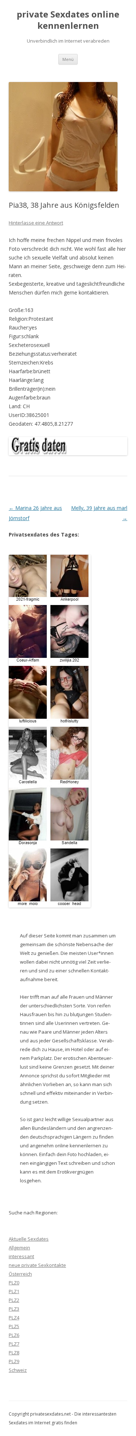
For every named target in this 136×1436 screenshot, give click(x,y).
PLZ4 (14, 1317)
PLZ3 (14, 1309)
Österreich (20, 1274)
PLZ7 (14, 1344)
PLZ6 (14, 1335)
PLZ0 (14, 1282)
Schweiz (18, 1370)
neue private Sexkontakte (37, 1265)
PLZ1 (14, 1291)
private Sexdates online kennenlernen (68, 20)
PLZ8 (14, 1352)
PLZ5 (14, 1326)
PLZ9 (14, 1361)
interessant (21, 1256)
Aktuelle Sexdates (29, 1239)
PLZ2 (14, 1300)
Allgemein (19, 1247)
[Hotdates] (50, 731)
